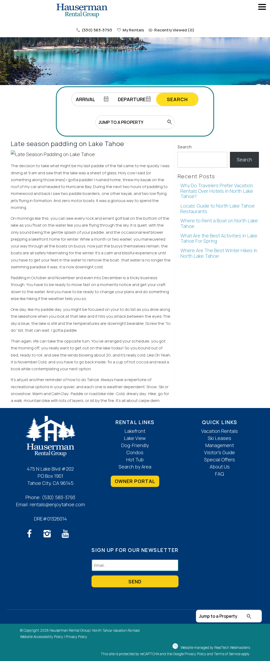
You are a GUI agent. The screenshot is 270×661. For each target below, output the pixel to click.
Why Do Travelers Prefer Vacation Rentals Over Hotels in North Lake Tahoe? (216, 190)
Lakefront (134, 431)
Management (219, 445)
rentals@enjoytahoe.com (57, 504)
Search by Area (135, 466)
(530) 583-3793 (58, 497)
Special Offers (219, 459)
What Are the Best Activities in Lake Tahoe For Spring (218, 238)
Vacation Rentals (219, 431)
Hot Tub (135, 459)
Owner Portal (135, 481)
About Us (220, 466)
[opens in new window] (32, 535)
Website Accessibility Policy (41, 636)
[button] (262, 21)
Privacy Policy (76, 636)
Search (177, 99)
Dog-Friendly (135, 445)
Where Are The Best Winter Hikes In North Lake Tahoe (218, 253)
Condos (134, 452)
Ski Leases (219, 438)
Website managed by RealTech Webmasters (215, 647)
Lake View (135, 438)
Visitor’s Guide (219, 452)
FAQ (219, 474)
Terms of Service (227, 653)
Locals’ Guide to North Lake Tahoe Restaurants (217, 208)
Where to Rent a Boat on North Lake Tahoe (219, 223)
